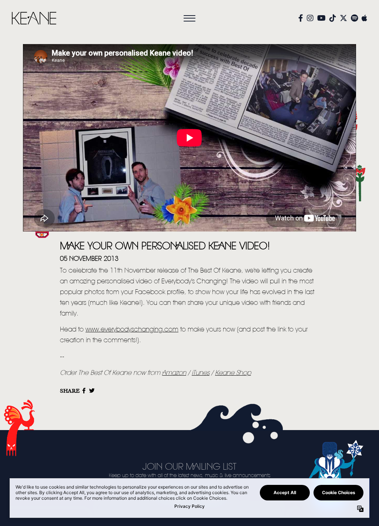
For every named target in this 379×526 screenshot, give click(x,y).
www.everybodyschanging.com (131, 330)
